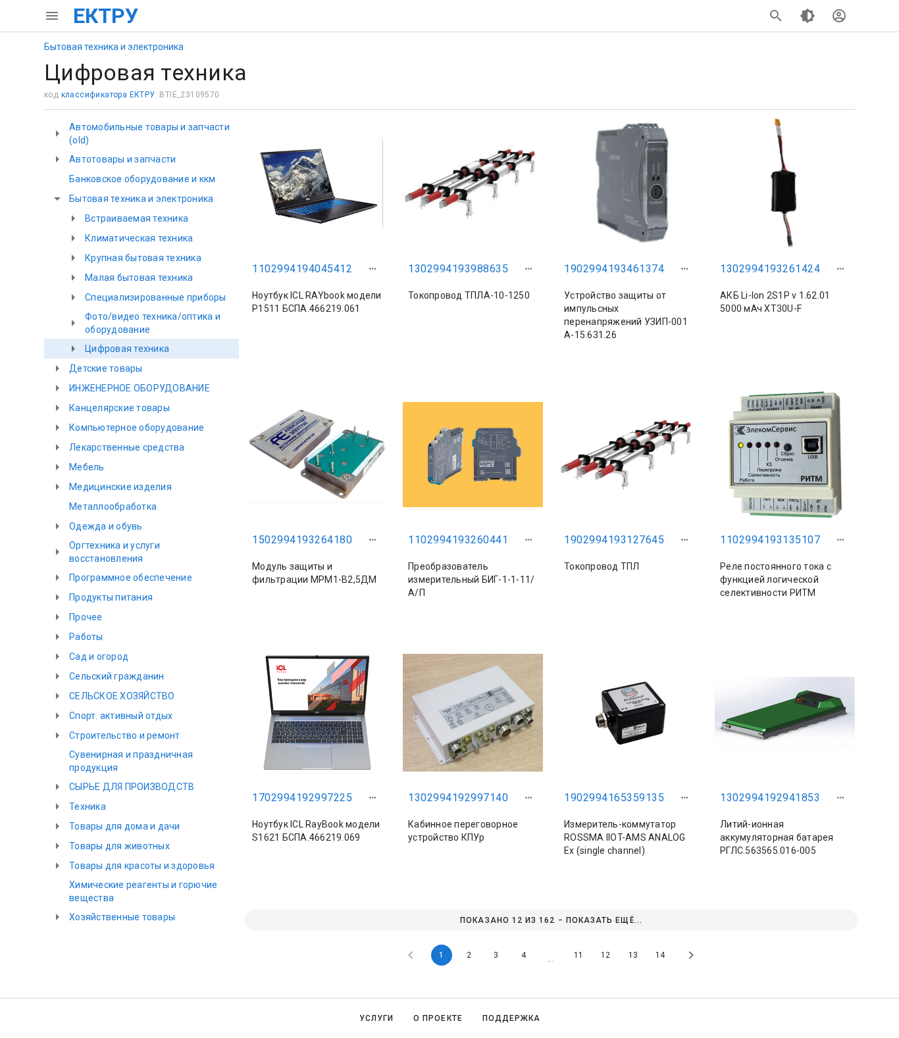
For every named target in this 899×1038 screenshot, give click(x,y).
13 (633, 955)
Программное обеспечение (130, 577)
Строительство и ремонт (124, 735)
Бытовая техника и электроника (114, 46)
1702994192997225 (302, 797)
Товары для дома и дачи (124, 826)
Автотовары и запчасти (122, 159)
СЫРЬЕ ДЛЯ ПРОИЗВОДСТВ (131, 786)
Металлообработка (113, 506)
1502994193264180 (302, 539)
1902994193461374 (614, 268)
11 (578, 955)
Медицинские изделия (120, 487)
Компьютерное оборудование (136, 427)
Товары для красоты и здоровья (142, 865)
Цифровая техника (127, 348)
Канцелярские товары (119, 408)
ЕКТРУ (105, 15)
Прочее (86, 617)
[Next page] (691, 955)
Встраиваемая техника (136, 218)
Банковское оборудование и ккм (142, 179)
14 (660, 955)
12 (605, 955)
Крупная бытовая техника (143, 258)
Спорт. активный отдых (120, 715)
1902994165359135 (614, 797)
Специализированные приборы (155, 297)
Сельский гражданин (117, 676)
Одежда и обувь (106, 526)
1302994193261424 (770, 268)
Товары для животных (119, 846)
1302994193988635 (458, 268)
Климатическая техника (139, 238)
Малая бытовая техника (139, 277)
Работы (86, 636)
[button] (372, 269)
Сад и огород (98, 656)
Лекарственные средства (127, 447)
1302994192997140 (458, 797)
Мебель (87, 467)
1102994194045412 (302, 268)
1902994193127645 (614, 539)
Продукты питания (111, 597)
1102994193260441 (458, 539)
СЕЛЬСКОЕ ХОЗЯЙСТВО (122, 696)
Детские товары (106, 368)
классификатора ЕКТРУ (108, 94)
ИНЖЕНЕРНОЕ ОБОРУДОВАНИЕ (139, 388)
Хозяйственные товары (122, 917)
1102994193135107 (770, 539)
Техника (87, 806)
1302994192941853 (770, 797)
